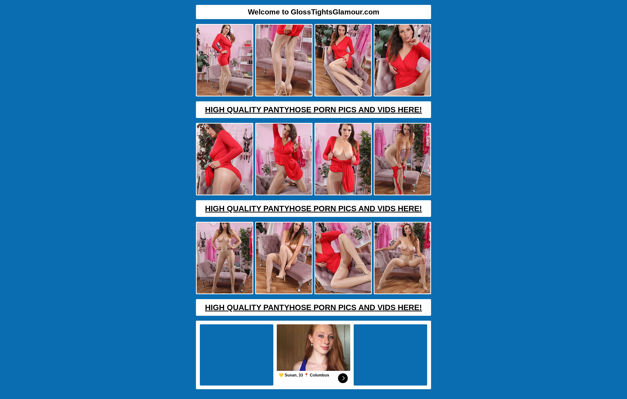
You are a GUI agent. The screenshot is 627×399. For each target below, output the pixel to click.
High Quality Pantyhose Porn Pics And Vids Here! (313, 109)
